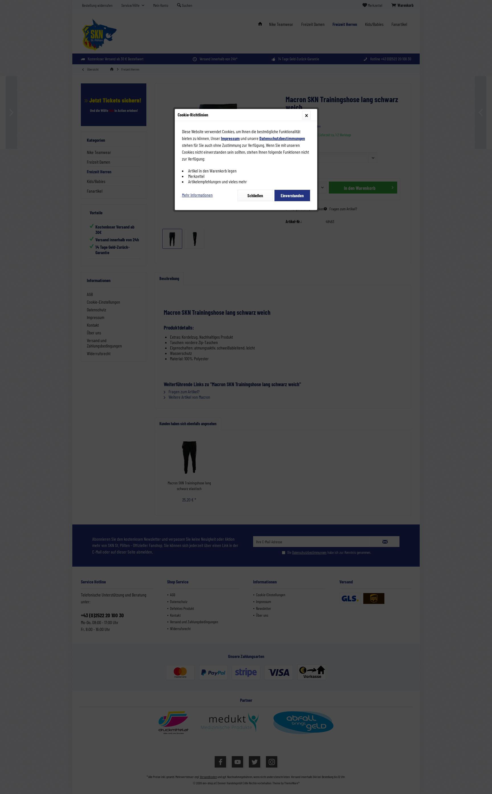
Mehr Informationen (197, 195)
